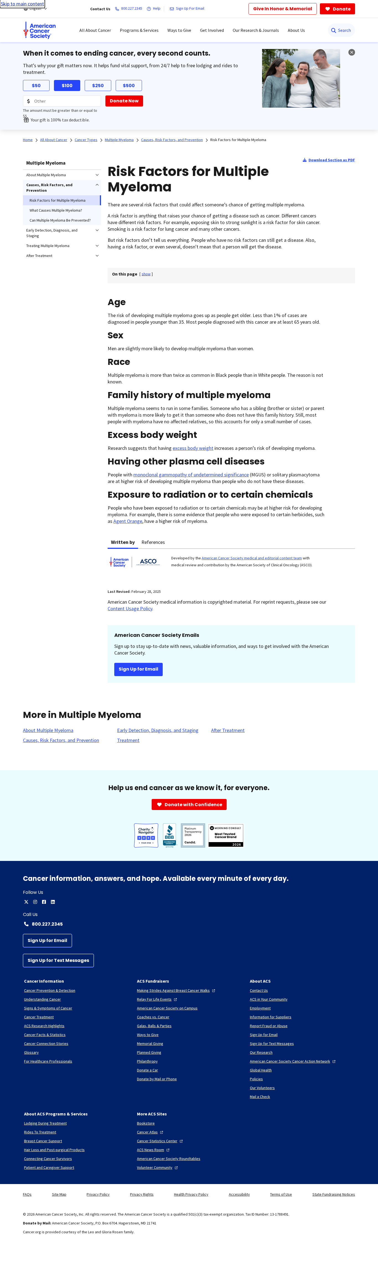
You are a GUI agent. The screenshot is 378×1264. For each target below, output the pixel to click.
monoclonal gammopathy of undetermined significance (191, 474)
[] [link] (146, 273)
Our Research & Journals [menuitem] (256, 30)
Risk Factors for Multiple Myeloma (238, 139)
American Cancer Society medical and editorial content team (252, 558)
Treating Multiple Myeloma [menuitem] (47, 245)
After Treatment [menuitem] (39, 255)
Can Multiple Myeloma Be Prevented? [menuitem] (60, 220)
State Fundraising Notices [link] (333, 1194)
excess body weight (193, 448)
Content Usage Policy (130, 608)
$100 (67, 85)
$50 (36, 85)
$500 (129, 85)
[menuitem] (39, 30)
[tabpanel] (231, 565)
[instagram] (35, 902)
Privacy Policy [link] (98, 1194)
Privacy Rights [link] (142, 1194)
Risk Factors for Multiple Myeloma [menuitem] (58, 200)
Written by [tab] (123, 542)
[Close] (351, 52)
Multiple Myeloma (46, 163)
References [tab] (153, 542)
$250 (98, 85)
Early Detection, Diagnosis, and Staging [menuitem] (51, 233)
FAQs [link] (27, 1194)
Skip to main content (22, 4)
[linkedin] (53, 902)
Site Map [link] (59, 1194)
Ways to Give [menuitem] (179, 30)
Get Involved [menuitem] (212, 30)
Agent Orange (127, 521)
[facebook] (44, 902)
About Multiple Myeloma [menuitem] (46, 174)
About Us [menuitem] (296, 30)
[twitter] (26, 902)
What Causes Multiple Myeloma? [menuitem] (56, 210)
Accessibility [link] (239, 1194)
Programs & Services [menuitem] (139, 30)
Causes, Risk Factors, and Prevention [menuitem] (49, 187)
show (146, 273)
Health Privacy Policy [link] (191, 1194)
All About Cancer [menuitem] (95, 30)
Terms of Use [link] (281, 1194)
